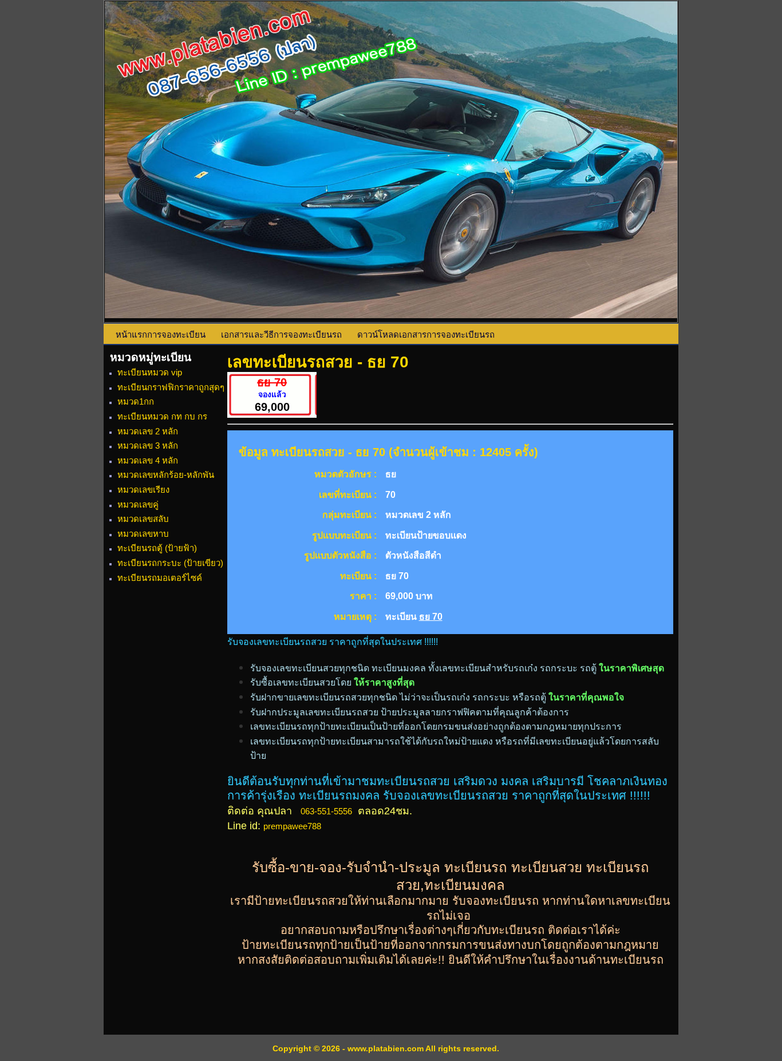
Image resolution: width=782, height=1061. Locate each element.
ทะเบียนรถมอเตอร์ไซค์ (159, 578)
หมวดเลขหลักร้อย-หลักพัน (165, 475)
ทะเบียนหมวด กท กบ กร (162, 416)
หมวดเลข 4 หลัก (147, 460)
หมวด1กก (135, 401)
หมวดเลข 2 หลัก (147, 431)
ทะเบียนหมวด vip (149, 372)
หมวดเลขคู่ (138, 504)
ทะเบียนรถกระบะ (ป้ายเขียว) (170, 563)
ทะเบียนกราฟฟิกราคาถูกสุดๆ (170, 387)
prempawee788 (292, 826)
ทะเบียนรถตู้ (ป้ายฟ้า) (157, 548)
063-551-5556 (326, 811)
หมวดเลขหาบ (143, 534)
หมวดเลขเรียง (143, 489)
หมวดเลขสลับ (143, 519)
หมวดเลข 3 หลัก (147, 445)
